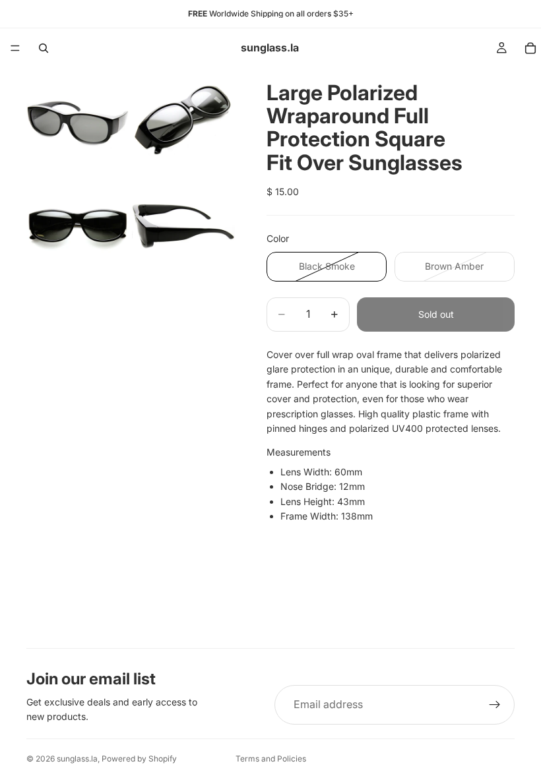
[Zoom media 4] (183, 224)
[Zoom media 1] (77, 119)
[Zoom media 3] (77, 224)
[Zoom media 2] (183, 119)
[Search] (43, 48)
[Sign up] (495, 705)
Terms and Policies (271, 758)
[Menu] (15, 48)
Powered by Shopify (139, 758)
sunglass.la (77, 758)
